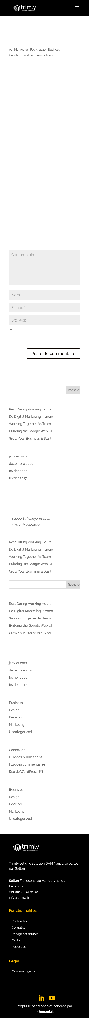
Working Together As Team (30, 424)
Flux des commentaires (27, 764)
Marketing (21, 49)
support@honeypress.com (31, 519)
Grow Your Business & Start (30, 438)
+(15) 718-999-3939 (26, 524)
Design (14, 710)
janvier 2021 (18, 456)
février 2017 (18, 478)
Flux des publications (25, 757)
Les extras (19, 946)
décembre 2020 (21, 464)
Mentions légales (23, 971)
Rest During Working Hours (30, 409)
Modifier (17, 940)
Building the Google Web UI (30, 431)
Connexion (17, 750)
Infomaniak (45, 1012)
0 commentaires (42, 55)
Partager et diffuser (25, 934)
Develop (15, 717)
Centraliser (19, 927)
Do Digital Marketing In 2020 (31, 417)
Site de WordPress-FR (26, 772)
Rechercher (19, 921)
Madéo (43, 1006)
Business (54, 49)
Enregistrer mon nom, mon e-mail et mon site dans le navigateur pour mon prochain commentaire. (43, 336)
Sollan (20, 868)
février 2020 (18, 471)
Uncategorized (19, 55)
